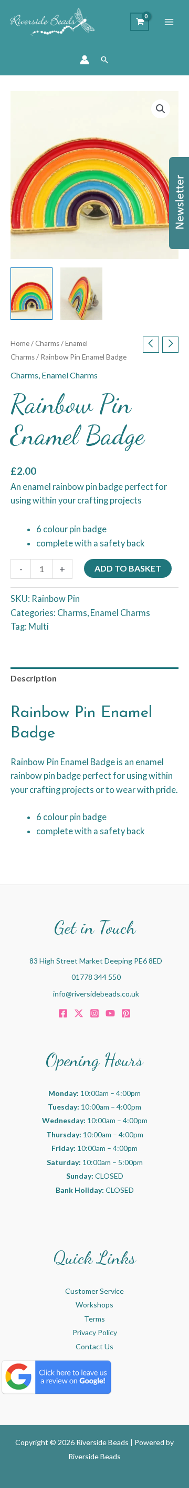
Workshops (94, 1304)
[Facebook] (63, 1013)
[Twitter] (78, 1013)
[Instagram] (94, 1013)
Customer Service (94, 1290)
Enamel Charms (69, 375)
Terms (94, 1318)
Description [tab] (33, 678)
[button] (104, 59)
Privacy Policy (94, 1332)
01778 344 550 (96, 976)
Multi (38, 626)
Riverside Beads (94, 1456)
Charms (47, 343)
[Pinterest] (126, 1013)
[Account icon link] (84, 59)
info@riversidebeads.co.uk (96, 993)
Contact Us (94, 1346)
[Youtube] (110, 1013)
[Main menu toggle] (169, 22)
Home (19, 343)
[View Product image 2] (81, 293)
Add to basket (127, 568)
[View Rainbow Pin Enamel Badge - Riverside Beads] (31, 293)
